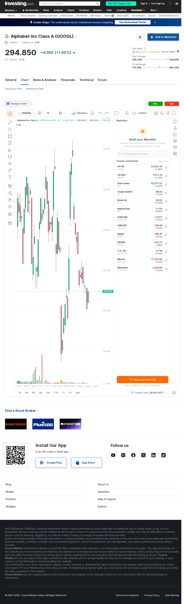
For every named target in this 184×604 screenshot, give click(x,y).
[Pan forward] (69, 379)
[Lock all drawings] (10, 200)
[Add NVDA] (165, 243)
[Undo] (100, 113)
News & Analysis (44, 80)
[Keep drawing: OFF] (10, 193)
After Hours (95, 15)
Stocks (11, 15)
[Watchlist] (175, 121)
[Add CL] (165, 193)
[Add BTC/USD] (165, 260)
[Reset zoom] (74, 379)
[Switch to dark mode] (162, 113)
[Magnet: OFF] (10, 186)
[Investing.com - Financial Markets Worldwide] (19, 3)
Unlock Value (168, 51)
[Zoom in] (59, 379)
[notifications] (170, 3)
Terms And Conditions (127, 595)
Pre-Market (81, 15)
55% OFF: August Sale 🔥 (121, 3)
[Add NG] (165, 210)
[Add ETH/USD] (165, 269)
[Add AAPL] (165, 235)
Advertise (103, 491)
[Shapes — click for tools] (10, 136)
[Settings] (174, 392)
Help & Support (107, 499)
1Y (63, 392)
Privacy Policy (152, 595)
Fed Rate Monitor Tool (169, 15)
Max (78, 392)
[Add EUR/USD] (165, 218)
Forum (102, 80)
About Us (103, 484)
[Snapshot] (156, 113)
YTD (56, 392)
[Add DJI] (165, 184)
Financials (68, 80)
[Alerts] (175, 128)
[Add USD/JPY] (165, 226)
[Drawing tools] (16, 253)
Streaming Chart (13, 88)
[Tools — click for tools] (10, 170)
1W (26, 392)
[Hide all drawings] (10, 206)
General (10, 80)
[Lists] (175, 134)
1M (33, 392)
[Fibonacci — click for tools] (10, 143)
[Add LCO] (165, 201)
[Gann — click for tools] (10, 150)
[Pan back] (64, 379)
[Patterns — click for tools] (10, 157)
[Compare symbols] (39, 113)
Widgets (11, 506)
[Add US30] (165, 167)
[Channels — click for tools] (10, 129)
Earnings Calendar (48, 15)
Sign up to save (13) (144, 379)
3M (40, 392)
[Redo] (106, 113)
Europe (152, 15)
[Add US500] (165, 176)
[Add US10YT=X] (165, 252)
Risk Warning (172, 595)
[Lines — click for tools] (10, 122)
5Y (70, 392)
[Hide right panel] (113, 253)
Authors (102, 506)
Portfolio (11, 499)
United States (66, 15)
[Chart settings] (168, 113)
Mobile (10, 491)
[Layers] (10, 214)
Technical (86, 80)
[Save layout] (127, 113)
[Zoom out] (54, 379)
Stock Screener (28, 15)
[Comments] (175, 147)
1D (20, 392)
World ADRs (123, 15)
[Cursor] (10, 114)
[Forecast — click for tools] (10, 163)
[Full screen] (174, 113)
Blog (8, 484)
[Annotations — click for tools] (10, 177)
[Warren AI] (175, 154)
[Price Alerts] (92, 113)
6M (48, 392)
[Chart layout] (117, 113)
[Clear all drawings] (10, 223)
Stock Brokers (139, 15)
